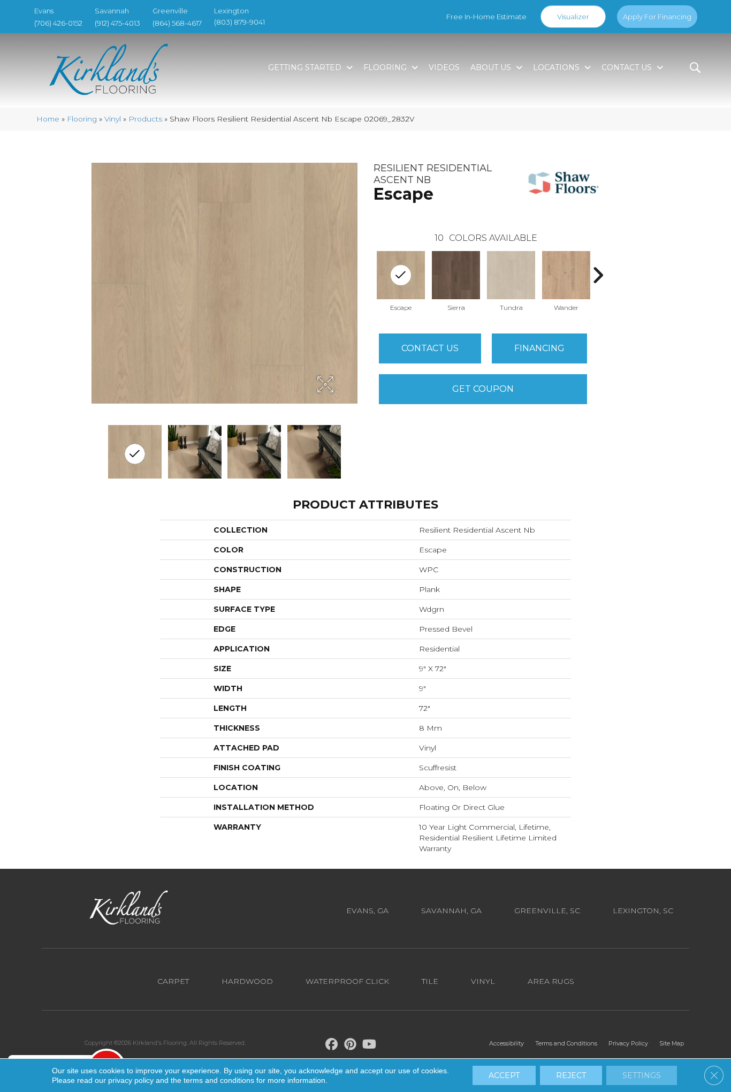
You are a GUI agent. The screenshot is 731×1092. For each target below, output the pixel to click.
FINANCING (539, 348)
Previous (368, 275)
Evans (44, 10)
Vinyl (112, 119)
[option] (456, 280)
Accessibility (506, 1043)
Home (47, 119)
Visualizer (573, 16)
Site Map (671, 1043)
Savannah (112, 10)
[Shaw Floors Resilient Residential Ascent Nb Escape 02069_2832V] (135, 452)
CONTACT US (430, 348)
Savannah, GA (451, 910)
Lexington (231, 10)
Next (598, 275)
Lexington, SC (643, 910)
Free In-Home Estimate (486, 16)
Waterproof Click (347, 981)
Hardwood (247, 981)
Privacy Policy (628, 1043)
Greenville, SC (547, 910)
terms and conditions (219, 1080)
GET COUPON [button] (483, 389)
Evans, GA (367, 910)
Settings (641, 1075)
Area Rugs (551, 981)
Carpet (173, 981)
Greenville (170, 10)
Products (145, 119)
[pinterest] (351, 1046)
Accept (504, 1075)
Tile (430, 981)
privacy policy (131, 1080)
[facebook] (332, 1046)
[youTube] (369, 1046)
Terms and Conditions (566, 1043)
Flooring (82, 119)
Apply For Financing (657, 16)
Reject (571, 1075)
